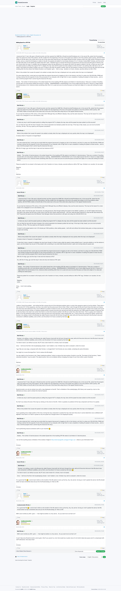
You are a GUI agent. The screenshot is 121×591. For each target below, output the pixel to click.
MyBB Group (32, 589)
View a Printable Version (22, 556)
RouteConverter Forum (20, 35)
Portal (94, 2)
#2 (104, 101)
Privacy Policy (44, 587)
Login (28, 6)
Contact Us (18, 587)
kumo (25, 94)
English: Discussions (34, 35)
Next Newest (27, 551)
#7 (104, 457)
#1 (104, 52)
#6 (104, 375)
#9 (104, 527)
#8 (104, 500)
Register (33, 6)
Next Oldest (20, 551)
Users (28, 35)
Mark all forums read (71, 587)
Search (99, 2)
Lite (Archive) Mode (60, 587)
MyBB (22, 589)
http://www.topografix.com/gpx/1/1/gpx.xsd (63, 439)
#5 (104, 331)
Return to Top (52, 587)
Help (104, 2)
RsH (24, 46)
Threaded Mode (101, 42)
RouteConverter (23, 2)
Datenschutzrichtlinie (35, 587)
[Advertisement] (60, 20)
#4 (104, 302)
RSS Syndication (81, 587)
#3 (104, 188)
